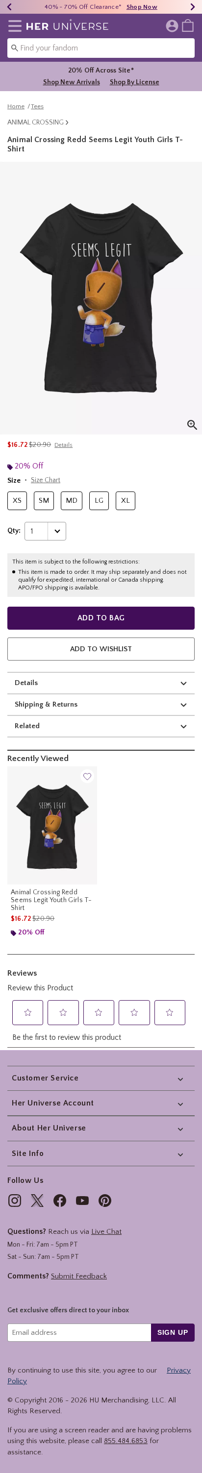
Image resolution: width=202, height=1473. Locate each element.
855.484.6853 (126, 1441)
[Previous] (9, 7)
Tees (37, 106)
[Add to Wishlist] (87, 776)
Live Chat (106, 1232)
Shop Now (141, 6)
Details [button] (63, 445)
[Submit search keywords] (14, 47)
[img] (14, 1200)
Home (16, 106)
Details (26, 683)
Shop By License (134, 82)
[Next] (192, 7)
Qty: (14, 531)
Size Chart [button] (45, 480)
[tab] (101, 298)
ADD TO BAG (101, 618)
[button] (13, 26)
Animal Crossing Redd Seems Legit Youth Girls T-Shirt (51, 900)
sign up (172, 1332)
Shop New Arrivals (71, 82)
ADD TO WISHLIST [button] (101, 649)
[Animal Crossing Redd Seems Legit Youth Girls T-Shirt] (52, 825)
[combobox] (101, 48)
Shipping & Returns (46, 704)
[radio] (17, 501)
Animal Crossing (35, 122)
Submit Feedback (79, 1276)
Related (27, 726)
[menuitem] (187, 25)
